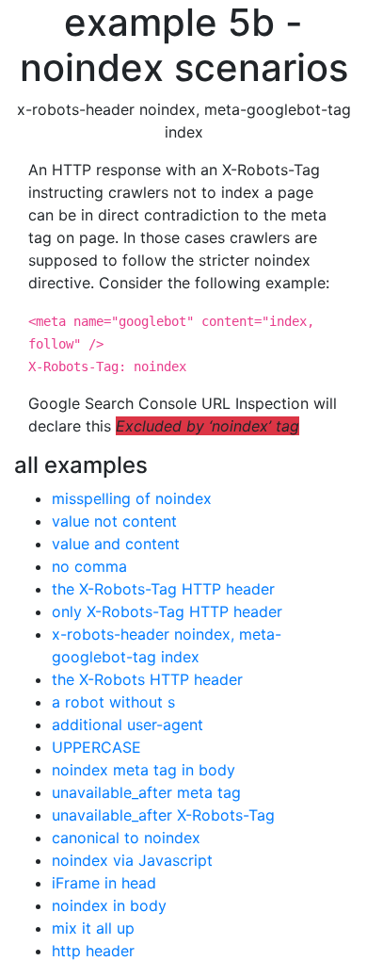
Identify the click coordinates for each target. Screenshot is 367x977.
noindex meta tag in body (143, 769)
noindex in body (109, 905)
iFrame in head (104, 882)
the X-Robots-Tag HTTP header (163, 588)
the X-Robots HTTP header (147, 679)
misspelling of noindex (132, 498)
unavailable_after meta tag (146, 792)
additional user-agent (127, 724)
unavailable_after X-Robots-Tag (163, 815)
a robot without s (113, 701)
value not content (114, 521)
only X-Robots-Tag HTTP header (167, 611)
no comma (89, 566)
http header (93, 950)
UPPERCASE (96, 747)
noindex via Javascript (132, 860)
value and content (116, 543)
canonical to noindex (126, 837)
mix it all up (93, 928)
